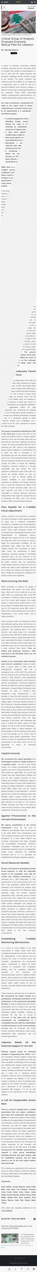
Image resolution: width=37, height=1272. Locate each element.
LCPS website (6, 1210)
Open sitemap (18, 1258)
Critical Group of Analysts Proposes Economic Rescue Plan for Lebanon (17, 41)
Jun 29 (3, 1247)
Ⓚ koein (24, 1263)
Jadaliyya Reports (11, 50)
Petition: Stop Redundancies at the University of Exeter (16, 1227)
